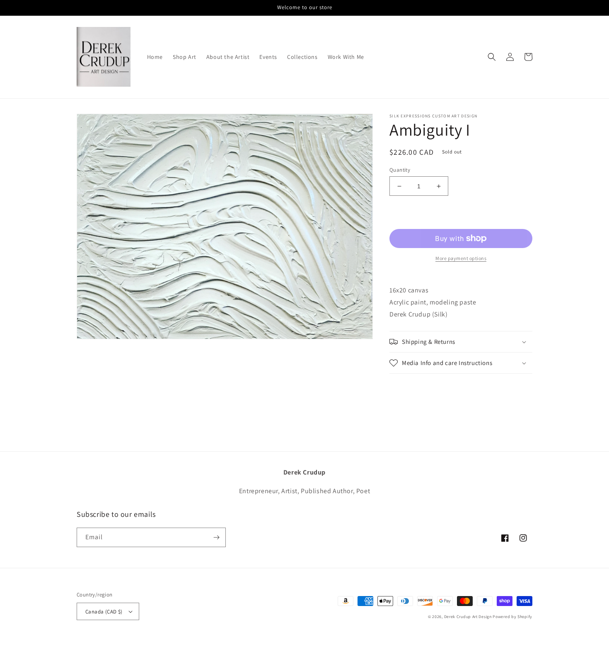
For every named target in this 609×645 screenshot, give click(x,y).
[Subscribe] (216, 537)
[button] (492, 57)
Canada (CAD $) (104, 611)
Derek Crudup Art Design (468, 616)
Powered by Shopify (512, 616)
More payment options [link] (460, 258)
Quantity (399, 169)
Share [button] (406, 385)
